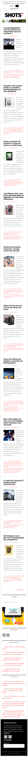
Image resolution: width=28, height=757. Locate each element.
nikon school (7, 409)
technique (12, 234)
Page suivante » (20, 589)
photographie (7, 296)
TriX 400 (5, 350)
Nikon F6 (21, 349)
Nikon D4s (12, 349)
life (18, 130)
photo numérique (20, 71)
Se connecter (16, 753)
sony (17, 410)
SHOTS (14, 15)
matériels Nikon (16, 345)
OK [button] (17, 6)
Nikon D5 (16, 349)
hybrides (6, 181)
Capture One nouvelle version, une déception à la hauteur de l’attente (13, 683)
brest (16, 524)
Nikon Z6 (18, 237)
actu (11, 127)
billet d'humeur (13, 74)
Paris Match (19, 580)
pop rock (22, 296)
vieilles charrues (8, 297)
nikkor (9, 469)
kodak (18, 348)
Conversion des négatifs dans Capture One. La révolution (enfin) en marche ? (13, 705)
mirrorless (10, 184)
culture (11, 70)
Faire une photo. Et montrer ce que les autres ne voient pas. (13, 143)
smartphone (15, 77)
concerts (14, 289)
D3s (16, 348)
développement (13, 408)
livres (18, 182)
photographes (7, 73)
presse (10, 77)
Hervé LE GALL (8, 681)
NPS (22, 469)
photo (5, 71)
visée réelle (12, 185)
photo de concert (13, 76)
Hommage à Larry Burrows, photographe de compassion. (14, 538)
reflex (18, 184)
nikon (15, 294)
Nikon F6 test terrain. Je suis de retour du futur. (13, 307)
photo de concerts (11, 71)
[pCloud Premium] (14, 22)
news (20, 70)
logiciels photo (12, 462)
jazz (14, 402)
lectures (10, 237)
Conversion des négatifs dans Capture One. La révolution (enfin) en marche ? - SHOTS (13, 713)
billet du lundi (15, 127)
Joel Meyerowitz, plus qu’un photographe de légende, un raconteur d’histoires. (14, 196)
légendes (6, 237)
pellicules (12, 409)
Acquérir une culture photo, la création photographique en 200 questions (13, 88)
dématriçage (6, 408)
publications (20, 129)
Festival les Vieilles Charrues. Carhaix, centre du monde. (12, 249)
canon (16, 406)
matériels (10, 345)
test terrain (13, 346)
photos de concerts (15, 296)
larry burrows (13, 130)
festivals (16, 70)
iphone (15, 182)
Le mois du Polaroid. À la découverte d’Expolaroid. (13, 482)
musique (10, 290)
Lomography (14, 526)
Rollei (12, 131)
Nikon (8, 233)
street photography (18, 131)
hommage (11, 578)
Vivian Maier (6, 133)
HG (19, 751)
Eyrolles (11, 182)
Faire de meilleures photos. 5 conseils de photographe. (13, 361)
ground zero (17, 236)
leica (18, 408)
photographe (7, 238)
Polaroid (12, 527)
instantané (8, 526)
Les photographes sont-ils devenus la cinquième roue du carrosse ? (12, 31)
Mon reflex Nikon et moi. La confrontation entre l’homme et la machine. (13, 422)
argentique (15, 231)
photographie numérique (9, 410)
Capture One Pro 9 (13, 468)
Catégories (6, 743)
